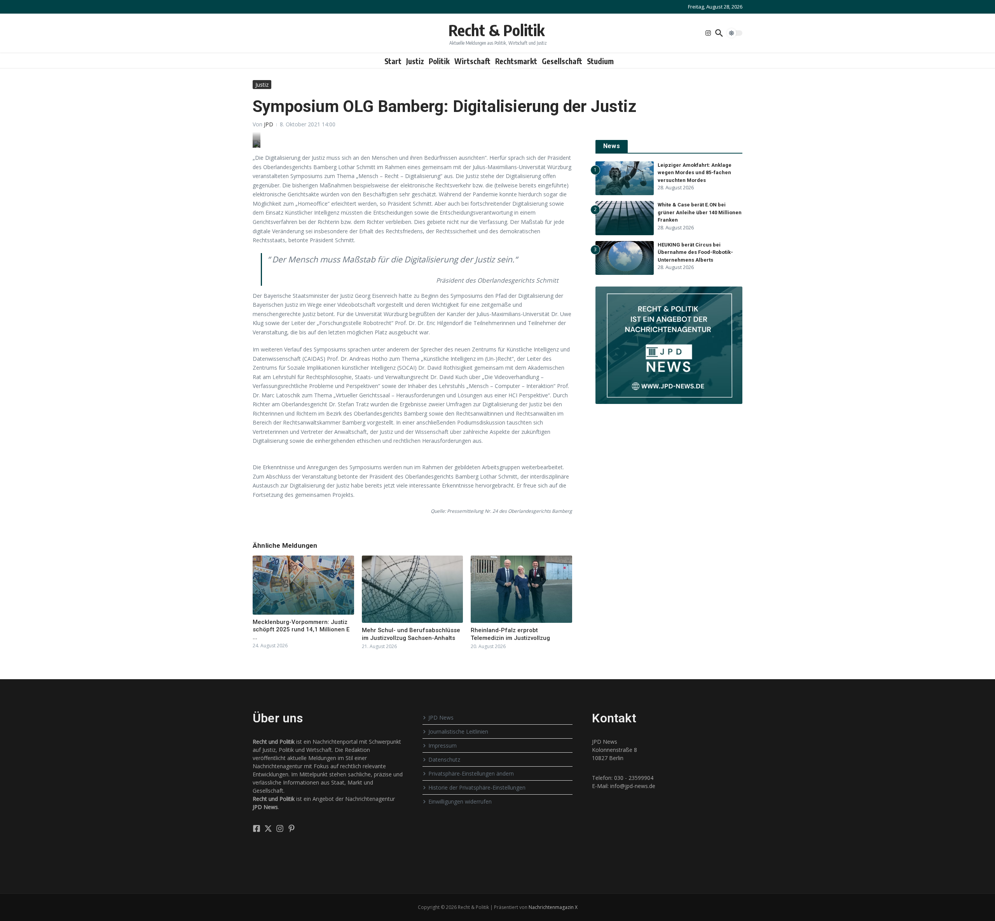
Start (392, 61)
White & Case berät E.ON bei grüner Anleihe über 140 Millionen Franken (700, 212)
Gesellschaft (562, 61)
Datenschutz (444, 759)
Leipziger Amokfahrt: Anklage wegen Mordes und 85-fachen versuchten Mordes (694, 172)
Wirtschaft (472, 61)
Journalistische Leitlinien (458, 731)
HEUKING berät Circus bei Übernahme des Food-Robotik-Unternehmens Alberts (695, 252)
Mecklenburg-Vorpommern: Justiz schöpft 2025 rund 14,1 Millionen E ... (301, 630)
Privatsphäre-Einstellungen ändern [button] (471, 773)
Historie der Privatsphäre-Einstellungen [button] (476, 787)
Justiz (415, 61)
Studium (600, 61)
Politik (439, 61)
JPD (268, 124)
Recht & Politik (497, 30)
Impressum (442, 745)
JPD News (441, 717)
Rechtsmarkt (516, 61)
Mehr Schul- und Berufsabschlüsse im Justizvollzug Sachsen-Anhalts (411, 634)
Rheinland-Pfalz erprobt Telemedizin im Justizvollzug (510, 634)
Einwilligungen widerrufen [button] (460, 801)
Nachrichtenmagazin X (553, 907)
